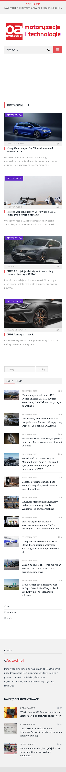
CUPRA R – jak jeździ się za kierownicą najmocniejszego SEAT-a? (30, 273)
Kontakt (8, 618)
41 (60, 744)
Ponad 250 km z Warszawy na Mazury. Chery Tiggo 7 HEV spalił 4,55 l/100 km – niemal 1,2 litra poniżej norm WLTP (40, 464)
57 (60, 708)
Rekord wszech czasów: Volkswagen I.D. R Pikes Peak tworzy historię (31, 213)
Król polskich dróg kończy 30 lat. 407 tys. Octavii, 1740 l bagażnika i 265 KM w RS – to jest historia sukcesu (40, 590)
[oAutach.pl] (33, 30)
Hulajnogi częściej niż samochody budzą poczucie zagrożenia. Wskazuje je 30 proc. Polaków (40, 505)
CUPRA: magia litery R (20, 334)
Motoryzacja (14, 115)
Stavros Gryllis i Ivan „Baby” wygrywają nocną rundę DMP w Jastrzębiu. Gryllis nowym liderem (40, 525)
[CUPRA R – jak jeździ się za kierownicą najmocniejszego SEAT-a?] (33, 251)
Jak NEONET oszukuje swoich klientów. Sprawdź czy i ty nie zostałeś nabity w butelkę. (41, 732)
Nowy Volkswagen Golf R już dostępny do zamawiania (30, 150)
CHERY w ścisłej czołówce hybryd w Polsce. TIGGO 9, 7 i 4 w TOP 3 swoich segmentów (41, 568)
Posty (9, 380)
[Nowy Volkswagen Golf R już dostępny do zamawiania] (33, 128)
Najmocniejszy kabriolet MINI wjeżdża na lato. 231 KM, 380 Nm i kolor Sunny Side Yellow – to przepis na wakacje (41, 400)
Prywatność (10, 612)
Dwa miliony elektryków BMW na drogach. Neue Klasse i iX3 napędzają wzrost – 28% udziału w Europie (33, 7)
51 (60, 724)
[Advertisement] (33, 75)
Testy (19, 380)
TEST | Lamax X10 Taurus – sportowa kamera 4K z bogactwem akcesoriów (40, 714)
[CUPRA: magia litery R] (33, 314)
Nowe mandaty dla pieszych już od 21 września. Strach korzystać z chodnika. (40, 752)
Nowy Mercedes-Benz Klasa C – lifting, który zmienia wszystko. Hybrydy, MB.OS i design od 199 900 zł (41, 547)
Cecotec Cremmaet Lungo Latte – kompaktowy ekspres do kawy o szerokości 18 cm (40, 485)
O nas (7, 606)
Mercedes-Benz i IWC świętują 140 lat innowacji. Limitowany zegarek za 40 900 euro (42, 442)
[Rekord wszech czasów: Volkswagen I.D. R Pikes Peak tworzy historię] (33, 191)
